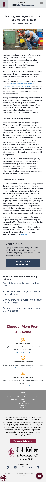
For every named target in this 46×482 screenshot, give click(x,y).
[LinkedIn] (15, 467)
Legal (23, 401)
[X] (23, 467)
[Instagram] (38, 467)
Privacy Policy (23, 395)
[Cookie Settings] (3, 478)
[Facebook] (8, 467)
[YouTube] (30, 467)
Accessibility (23, 405)
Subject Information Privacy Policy (23, 399)
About (23, 393)
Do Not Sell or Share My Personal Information (23, 397)
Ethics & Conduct (23, 403)
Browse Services (22, 368)
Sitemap (23, 407)
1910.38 (24, 234)
